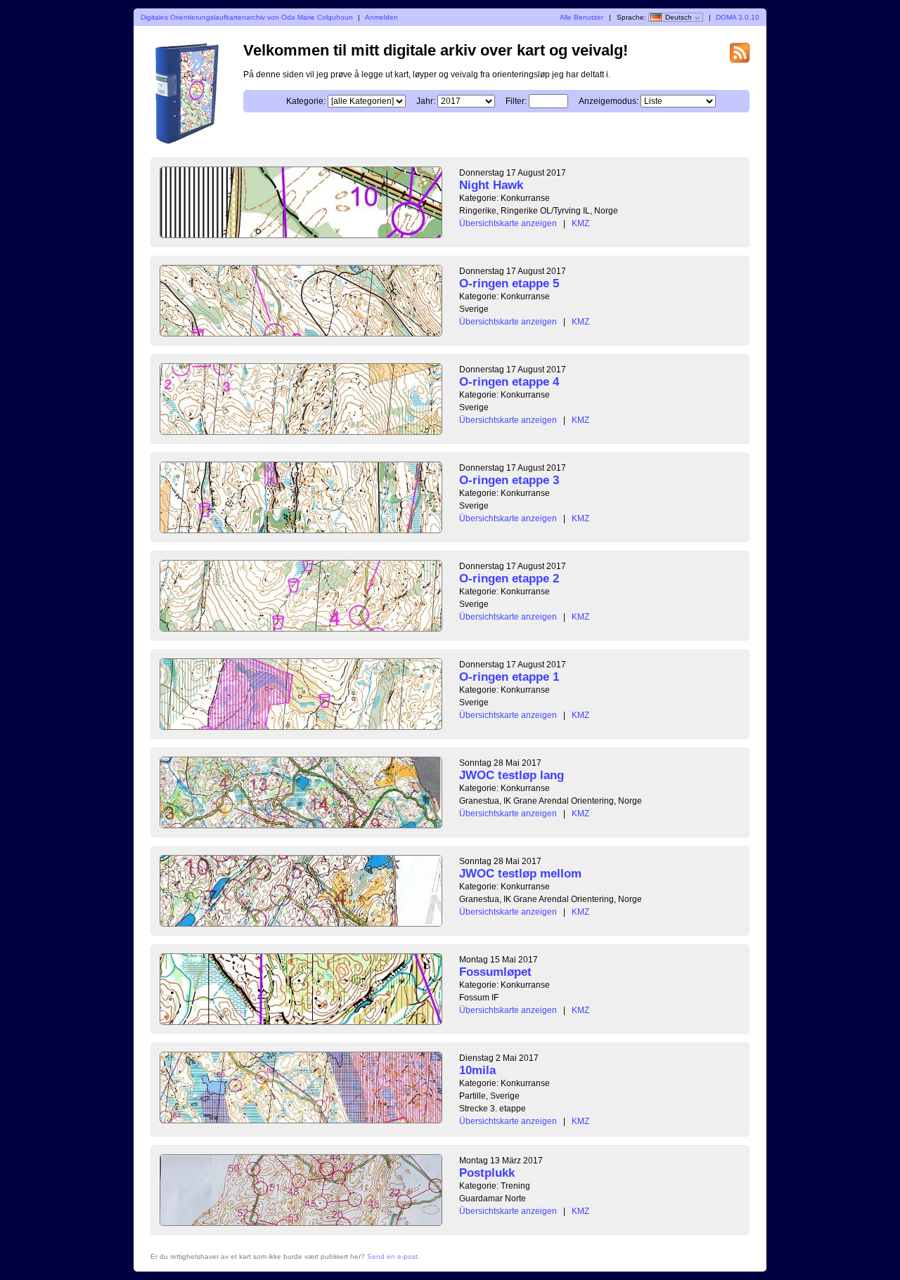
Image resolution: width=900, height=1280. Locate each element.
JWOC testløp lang (511, 775)
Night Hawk (491, 185)
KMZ (580, 223)
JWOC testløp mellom (520, 873)
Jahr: (425, 101)
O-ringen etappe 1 (509, 677)
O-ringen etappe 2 (509, 578)
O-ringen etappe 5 (509, 283)
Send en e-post (392, 1256)
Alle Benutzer (581, 17)
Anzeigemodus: (608, 101)
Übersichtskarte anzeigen (508, 223)
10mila (477, 1070)
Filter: (516, 101)
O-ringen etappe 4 (509, 381)
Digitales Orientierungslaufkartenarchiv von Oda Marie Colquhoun (247, 17)
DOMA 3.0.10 (737, 17)
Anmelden (381, 17)
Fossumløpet (495, 972)
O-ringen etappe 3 (509, 480)
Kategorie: (306, 101)
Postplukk (487, 1173)
